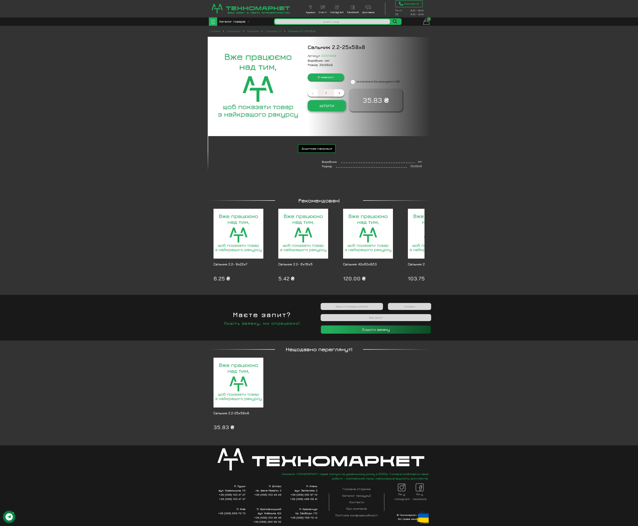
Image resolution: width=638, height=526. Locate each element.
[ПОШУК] (395, 21)
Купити (326, 105)
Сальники (253, 31)
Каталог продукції (356, 495)
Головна (215, 31)
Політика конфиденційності (356, 515)
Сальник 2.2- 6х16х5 (295, 264)
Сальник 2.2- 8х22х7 (230, 264)
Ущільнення (234, 31)
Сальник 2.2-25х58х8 (231, 413)
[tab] (316, 148)
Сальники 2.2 (274, 31)
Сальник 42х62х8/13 (360, 264)
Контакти (356, 502)
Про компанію (356, 508)
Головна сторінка (357, 489)
